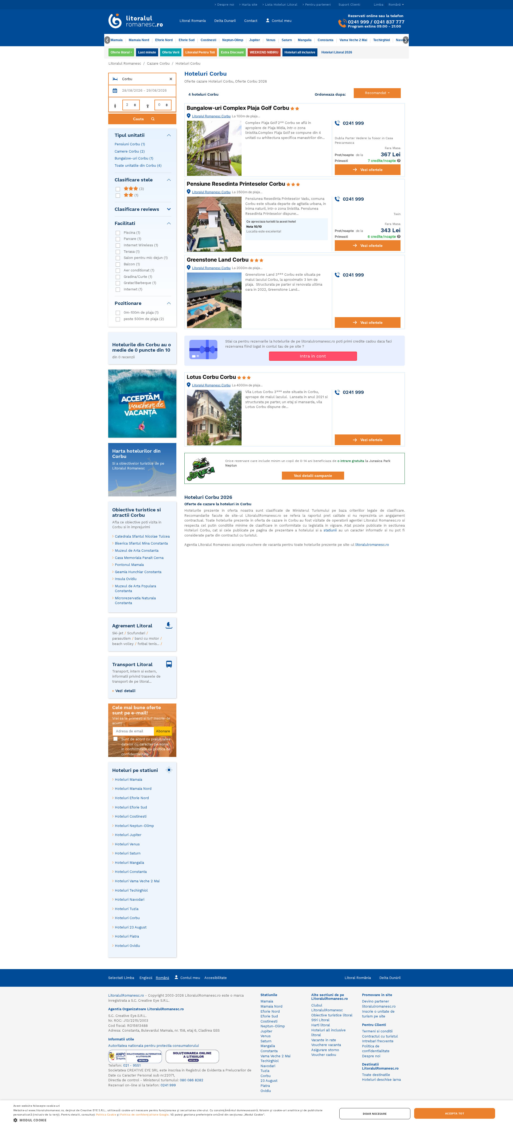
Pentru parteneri (318, 4)
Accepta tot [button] (454, 1113)
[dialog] (256, 1113)
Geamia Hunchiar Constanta (138, 572)
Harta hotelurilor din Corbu (136, 453)
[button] (170, 1120)
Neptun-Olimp (232, 40)
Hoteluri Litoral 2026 (336, 52)
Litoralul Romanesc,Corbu (211, 116)
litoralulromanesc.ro (372, 545)
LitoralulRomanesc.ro (126, 995)
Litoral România (358, 978)
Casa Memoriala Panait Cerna (139, 558)
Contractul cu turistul (380, 1036)
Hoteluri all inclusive (300, 52)
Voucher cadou (323, 1055)
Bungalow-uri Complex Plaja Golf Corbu (238, 108)
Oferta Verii (170, 52)
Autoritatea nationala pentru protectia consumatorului (153, 1046)
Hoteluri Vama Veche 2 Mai (137, 881)
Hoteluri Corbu (127, 918)
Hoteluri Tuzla (126, 909)
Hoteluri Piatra (127, 936)
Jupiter (254, 40)
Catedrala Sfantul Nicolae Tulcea (142, 536)
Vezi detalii (125, 691)
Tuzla (265, 1071)
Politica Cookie (106, 1114)
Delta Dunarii (225, 21)
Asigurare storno (325, 1050)
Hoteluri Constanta (131, 872)
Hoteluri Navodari (129, 899)
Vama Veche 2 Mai (353, 40)
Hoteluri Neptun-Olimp (134, 826)
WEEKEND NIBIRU (264, 52)
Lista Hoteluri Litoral (281, 4)
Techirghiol (381, 40)
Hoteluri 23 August (130, 927)
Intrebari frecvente (378, 1041)
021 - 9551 (132, 1065)
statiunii (330, 530)
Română (162, 978)
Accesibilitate (215, 978)
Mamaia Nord (139, 40)
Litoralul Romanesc (124, 63)
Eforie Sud (187, 40)
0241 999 (358, 22)
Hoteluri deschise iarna (381, 1080)
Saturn (287, 40)
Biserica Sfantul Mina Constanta (141, 543)
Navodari (268, 1066)
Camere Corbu (130, 151)
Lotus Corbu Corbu (212, 377)
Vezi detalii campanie (313, 475)
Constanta (325, 40)
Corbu (266, 1076)
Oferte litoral (120, 52)
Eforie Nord (164, 40)
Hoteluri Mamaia (128, 780)
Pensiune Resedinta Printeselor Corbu (236, 184)
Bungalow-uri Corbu (134, 158)
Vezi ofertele (371, 170)
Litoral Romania (193, 21)
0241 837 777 (389, 22)
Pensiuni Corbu (130, 144)
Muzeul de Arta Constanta (136, 551)
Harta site (249, 4)
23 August (269, 1081)
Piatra (265, 1086)
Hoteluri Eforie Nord (132, 798)
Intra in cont (313, 356)
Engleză (145, 978)
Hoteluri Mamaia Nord (133, 789)
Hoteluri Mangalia (129, 863)
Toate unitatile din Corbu (138, 166)
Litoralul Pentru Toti (200, 52)
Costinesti (208, 40)
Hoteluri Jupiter (128, 835)
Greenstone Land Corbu (218, 260)
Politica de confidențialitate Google (144, 1114)
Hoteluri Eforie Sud (131, 807)
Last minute (147, 52)
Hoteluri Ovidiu (127, 946)
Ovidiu (266, 1091)
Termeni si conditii (377, 1031)
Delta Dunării (390, 978)
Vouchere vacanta (326, 1045)
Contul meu (282, 21)
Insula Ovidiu (126, 579)
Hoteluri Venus (127, 844)
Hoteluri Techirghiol (131, 890)
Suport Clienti (349, 4)
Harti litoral (320, 1025)
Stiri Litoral (320, 1020)
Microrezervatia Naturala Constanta (135, 600)
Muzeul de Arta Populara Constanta (135, 588)
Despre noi (225, 4)
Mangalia (305, 40)
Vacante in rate (323, 1040)
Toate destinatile (376, 1075)
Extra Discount (232, 52)
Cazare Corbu (158, 63)
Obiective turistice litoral (331, 1015)
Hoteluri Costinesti (130, 816)
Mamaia (117, 40)
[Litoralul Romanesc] (135, 22)
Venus (270, 40)
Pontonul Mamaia (129, 565)
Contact (250, 21)
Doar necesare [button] (375, 1114)
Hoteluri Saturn (128, 853)
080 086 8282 (191, 1080)
